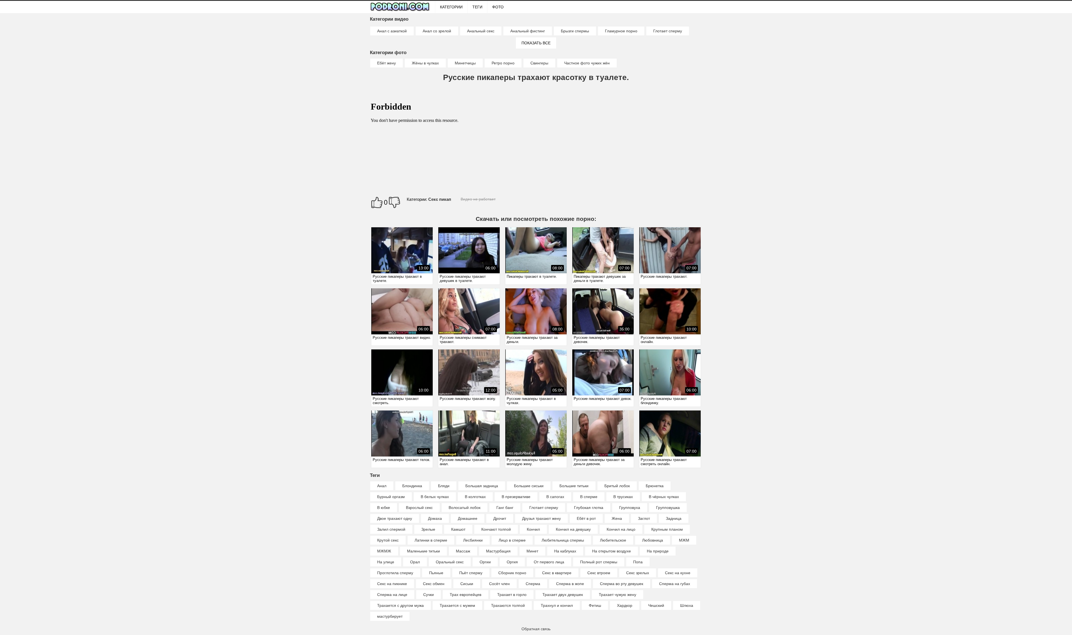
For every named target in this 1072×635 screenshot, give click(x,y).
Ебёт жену (386, 63)
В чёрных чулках (664, 496)
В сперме (588, 496)
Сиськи (466, 583)
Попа (638, 562)
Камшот (458, 529)
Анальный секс (480, 31)
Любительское (613, 540)
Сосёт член (499, 583)
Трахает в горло (512, 594)
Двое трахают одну (394, 518)
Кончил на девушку (573, 529)
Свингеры (539, 63)
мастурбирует (390, 616)
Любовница (652, 540)
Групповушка (668, 507)
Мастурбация (498, 551)
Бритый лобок (617, 486)
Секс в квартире (556, 573)
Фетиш (595, 605)
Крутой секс (388, 540)
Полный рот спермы (598, 562)
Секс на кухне (677, 573)
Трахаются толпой (508, 605)
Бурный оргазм (391, 496)
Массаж (463, 551)
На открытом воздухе (611, 551)
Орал (415, 562)
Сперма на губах (674, 583)
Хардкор (624, 605)
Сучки (428, 594)
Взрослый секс (419, 507)
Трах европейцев (465, 594)
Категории (451, 7)
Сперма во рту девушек (621, 583)
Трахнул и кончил (557, 605)
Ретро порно (503, 63)
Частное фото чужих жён (587, 63)
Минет (532, 551)
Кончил (533, 529)
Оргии (485, 562)
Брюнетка (655, 486)
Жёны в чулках (425, 63)
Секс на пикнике (392, 583)
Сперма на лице (392, 594)
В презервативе (516, 496)
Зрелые (428, 529)
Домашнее (467, 518)
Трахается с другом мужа (400, 605)
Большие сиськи (529, 486)
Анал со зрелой (437, 31)
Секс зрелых (637, 573)
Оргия (512, 562)
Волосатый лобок (464, 507)
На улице (385, 562)
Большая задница (481, 486)
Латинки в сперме (431, 540)
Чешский (656, 605)
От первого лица (549, 562)
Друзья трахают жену (541, 518)
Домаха (435, 518)
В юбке (383, 507)
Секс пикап (439, 199)
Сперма (533, 583)
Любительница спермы (563, 540)
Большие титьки (573, 486)
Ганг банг (504, 507)
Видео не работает (478, 199)
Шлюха (686, 605)
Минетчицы (465, 63)
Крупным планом (667, 529)
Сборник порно (512, 573)
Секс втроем (598, 573)
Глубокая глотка (588, 507)
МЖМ (684, 540)
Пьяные (436, 573)
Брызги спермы (575, 31)
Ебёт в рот (586, 518)
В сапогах (555, 496)
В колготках (475, 496)
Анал (381, 486)
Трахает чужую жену (617, 594)
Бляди (443, 486)
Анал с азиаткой (392, 31)
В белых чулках (435, 496)
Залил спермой (391, 529)
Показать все (536, 43)
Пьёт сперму (470, 573)
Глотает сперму (667, 31)
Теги (477, 7)
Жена (617, 518)
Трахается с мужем (457, 605)
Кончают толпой (496, 529)
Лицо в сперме (512, 540)
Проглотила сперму (395, 573)
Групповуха (629, 507)
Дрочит (499, 518)
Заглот (644, 518)
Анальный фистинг (527, 31)
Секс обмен (433, 583)
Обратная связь (536, 629)
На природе (658, 551)
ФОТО (498, 7)
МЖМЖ (384, 551)
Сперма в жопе (570, 583)
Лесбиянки (473, 540)
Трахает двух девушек (562, 594)
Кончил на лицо (621, 529)
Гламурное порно (621, 31)
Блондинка (412, 486)
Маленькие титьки (423, 551)
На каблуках (565, 551)
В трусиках (623, 496)
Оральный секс (450, 562)
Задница (673, 518)
